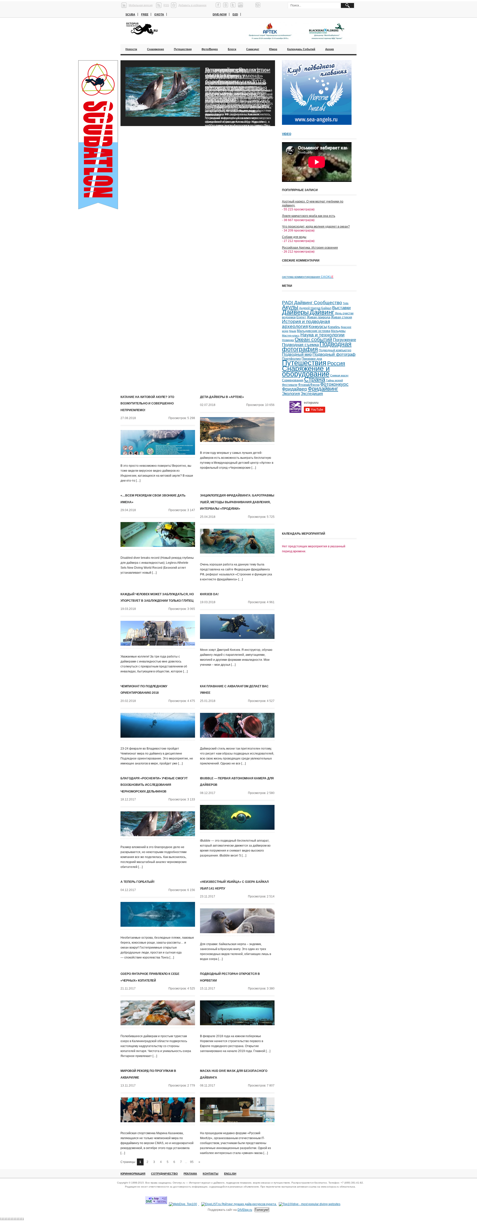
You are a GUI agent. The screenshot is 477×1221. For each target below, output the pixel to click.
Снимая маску (339, 375)
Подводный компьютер (335, 350)
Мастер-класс (291, 335)
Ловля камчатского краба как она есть (308, 216)
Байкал (326, 308)
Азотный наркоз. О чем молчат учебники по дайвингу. (312, 203)
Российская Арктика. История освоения (310, 247)
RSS (166, 5)
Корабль (334, 327)
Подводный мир (297, 354)
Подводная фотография (317, 346)
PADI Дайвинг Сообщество (312, 302)
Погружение (344, 339)
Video (286, 134)
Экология (291, 393)
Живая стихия (341, 317)
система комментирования (307, 277)
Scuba (130, 14)
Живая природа (318, 317)
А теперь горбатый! (137, 882)
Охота (159, 14)
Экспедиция (312, 394)
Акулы (290, 307)
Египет (301, 317)
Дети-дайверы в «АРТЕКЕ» (222, 397)
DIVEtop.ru (245, 1210)
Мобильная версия (141, 5)
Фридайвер (294, 389)
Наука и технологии (322, 334)
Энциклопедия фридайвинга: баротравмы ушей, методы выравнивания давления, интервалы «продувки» (237, 502)
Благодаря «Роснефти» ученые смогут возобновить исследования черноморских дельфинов (237, 84)
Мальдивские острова (313, 331)
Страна (314, 379)
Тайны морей (334, 380)
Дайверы (295, 312)
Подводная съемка (300, 344)
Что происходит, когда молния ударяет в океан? (316, 226)
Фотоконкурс (334, 384)
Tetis (346, 303)
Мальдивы (338, 331)
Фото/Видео (209, 49)
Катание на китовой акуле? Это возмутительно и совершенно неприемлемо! (147, 403)
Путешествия (183, 49)
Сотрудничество (164, 1173)
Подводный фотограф (334, 354)
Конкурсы (318, 326)
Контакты (210, 1173)
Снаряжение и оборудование (306, 371)
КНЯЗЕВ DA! (209, 594)
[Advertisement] (319, 495)
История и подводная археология (306, 324)
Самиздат (252, 49)
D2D (235, 14)
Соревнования (292, 380)
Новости (131, 49)
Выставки (341, 307)
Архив (329, 49)
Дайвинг (322, 312)
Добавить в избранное (192, 5)
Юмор (273, 49)
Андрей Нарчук (309, 308)
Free (144, 14)
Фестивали (289, 385)
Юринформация (132, 1173)
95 (192, 1162)
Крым (292, 331)
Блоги (232, 49)
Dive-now (220, 14)
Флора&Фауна (308, 385)
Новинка (288, 340)
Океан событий (313, 339)
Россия (336, 363)
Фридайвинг (323, 389)
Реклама (190, 1173)
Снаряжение (155, 49)
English (230, 1173)
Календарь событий (301, 49)
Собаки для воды (294, 237)
